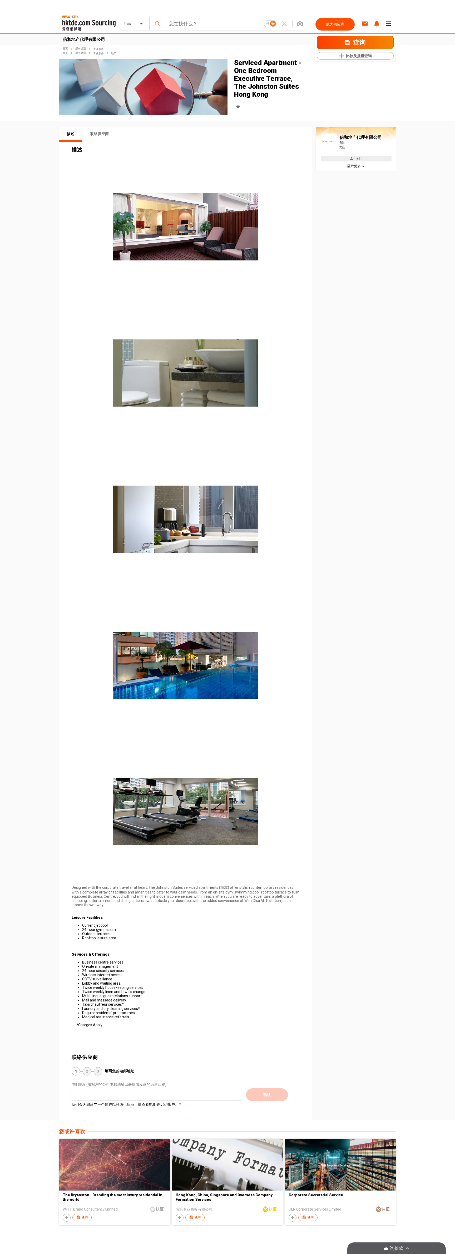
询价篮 (396, 1248)
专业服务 (98, 49)
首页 (65, 48)
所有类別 (80, 48)
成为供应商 (335, 24)
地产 (113, 53)
